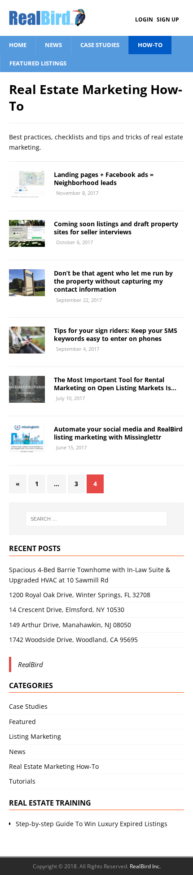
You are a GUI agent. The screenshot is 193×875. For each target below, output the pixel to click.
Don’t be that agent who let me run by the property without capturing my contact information (113, 281)
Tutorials (22, 781)
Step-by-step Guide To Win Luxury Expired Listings (91, 823)
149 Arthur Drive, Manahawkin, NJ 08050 (70, 625)
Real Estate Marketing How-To (54, 766)
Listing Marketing (35, 736)
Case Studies (99, 45)
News (53, 45)
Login (144, 19)
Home (17, 45)
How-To (150, 45)
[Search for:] (96, 518)
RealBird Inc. (145, 866)
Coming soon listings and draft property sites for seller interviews (116, 228)
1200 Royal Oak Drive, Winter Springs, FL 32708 (79, 595)
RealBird (30, 664)
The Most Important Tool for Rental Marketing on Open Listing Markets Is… (115, 383)
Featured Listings (37, 63)
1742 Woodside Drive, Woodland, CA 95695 (73, 639)
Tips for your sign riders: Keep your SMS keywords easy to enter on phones (115, 334)
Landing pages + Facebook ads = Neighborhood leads (104, 178)
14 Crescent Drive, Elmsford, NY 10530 (66, 609)
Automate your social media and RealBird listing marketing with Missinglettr (118, 433)
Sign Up (168, 19)
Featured (22, 721)
